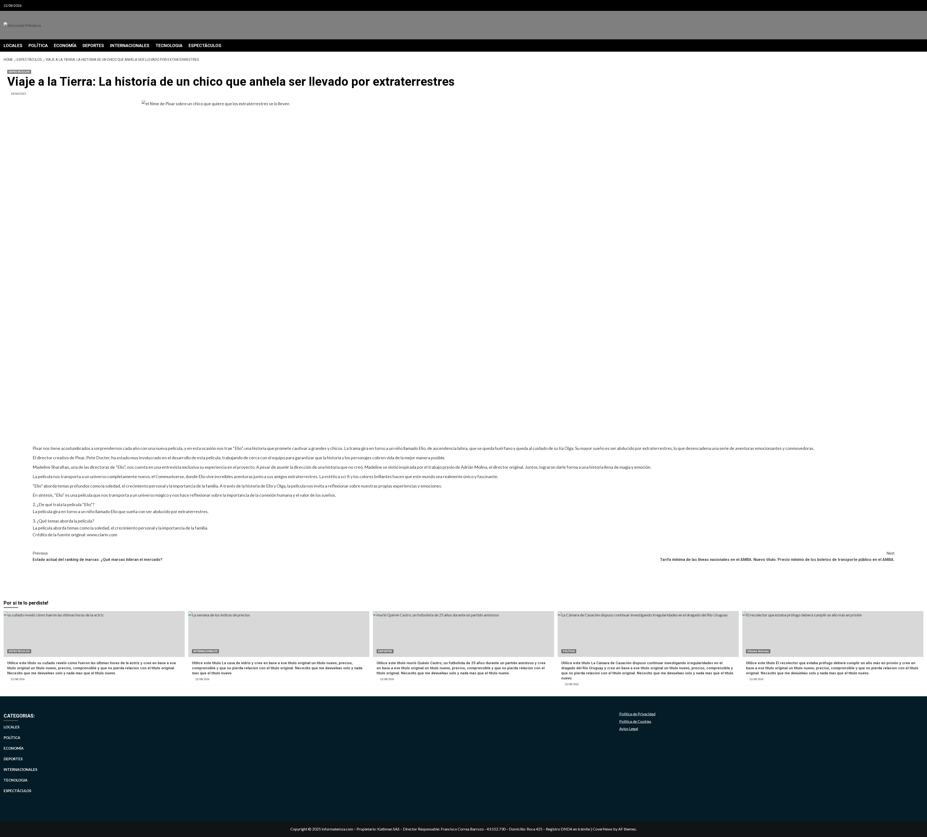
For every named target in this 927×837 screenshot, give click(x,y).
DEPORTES (93, 45)
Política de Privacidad (637, 713)
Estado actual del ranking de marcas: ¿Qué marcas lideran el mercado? (97, 556)
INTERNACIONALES (129, 45)
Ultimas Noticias (758, 651)
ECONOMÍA (65, 45)
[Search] (920, 45)
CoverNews (602, 829)
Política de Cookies (635, 721)
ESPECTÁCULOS (205, 45)
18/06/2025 (18, 93)
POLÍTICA (38, 45)
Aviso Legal (628, 728)
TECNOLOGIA (169, 45)
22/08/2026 (18, 679)
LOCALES (13, 45)
